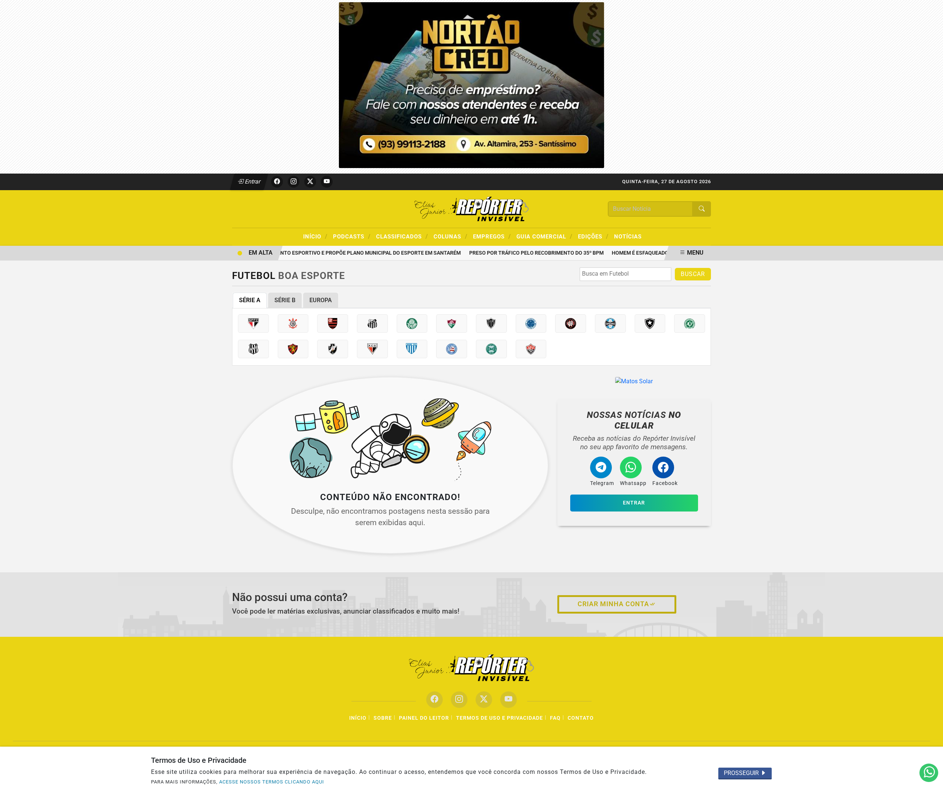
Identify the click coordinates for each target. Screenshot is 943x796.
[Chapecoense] (689, 323)
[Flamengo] (332, 323)
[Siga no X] (310, 182)
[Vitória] (531, 349)
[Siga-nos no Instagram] (459, 699)
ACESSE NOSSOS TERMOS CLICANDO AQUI (271, 782)
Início (315, 236)
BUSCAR (693, 273)
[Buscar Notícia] (702, 209)
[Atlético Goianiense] (372, 349)
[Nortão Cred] (471, 84)
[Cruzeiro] (531, 323)
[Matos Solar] (634, 381)
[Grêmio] (610, 323)
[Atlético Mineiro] (491, 323)
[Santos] (372, 323)
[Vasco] (332, 349)
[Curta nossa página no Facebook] (434, 699)
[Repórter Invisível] (471, 208)
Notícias (628, 236)
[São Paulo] (253, 323)
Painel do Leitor (424, 718)
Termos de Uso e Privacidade (499, 718)
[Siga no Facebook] (277, 182)
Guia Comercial (544, 236)
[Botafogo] (650, 323)
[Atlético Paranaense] (570, 323)
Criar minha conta (613, 604)
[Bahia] (451, 349)
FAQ (555, 718)
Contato (581, 718)
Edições (593, 236)
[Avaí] (412, 349)
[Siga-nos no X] (484, 699)
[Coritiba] (491, 349)
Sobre (383, 718)
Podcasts (352, 236)
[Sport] (293, 349)
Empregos (492, 236)
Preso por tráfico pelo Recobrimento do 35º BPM (527, 253)
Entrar (252, 181)
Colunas (450, 236)
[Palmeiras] (412, 323)
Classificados (402, 236)
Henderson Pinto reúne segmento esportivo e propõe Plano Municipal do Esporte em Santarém (319, 253)
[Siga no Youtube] (327, 182)
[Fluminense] (451, 323)
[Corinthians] (293, 323)
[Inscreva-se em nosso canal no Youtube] (508, 699)
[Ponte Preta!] (253, 349)
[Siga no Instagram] (293, 182)
